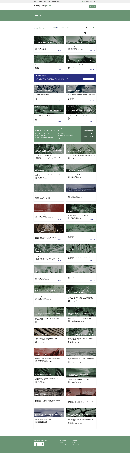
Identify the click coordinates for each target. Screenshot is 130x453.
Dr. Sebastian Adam (81, 401)
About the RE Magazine (64, 444)
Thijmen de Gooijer (81, 236)
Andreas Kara (50, 197)
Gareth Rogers (43, 381)
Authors (91, 1)
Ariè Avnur (42, 321)
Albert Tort (42, 341)
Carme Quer (54, 400)
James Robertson (51, 67)
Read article (59, 50)
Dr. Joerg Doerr (92, 401)
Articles (83, 1)
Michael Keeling (86, 236)
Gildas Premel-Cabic (77, 67)
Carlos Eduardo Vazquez (55, 258)
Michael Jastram (45, 197)
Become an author (75, 445)
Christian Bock (43, 278)
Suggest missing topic (88, 78)
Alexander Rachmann (81, 98)
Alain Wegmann (84, 257)
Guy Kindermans (43, 48)
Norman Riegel (87, 401)
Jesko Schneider (87, 98)
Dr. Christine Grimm (46, 237)
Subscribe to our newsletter (88, 136)
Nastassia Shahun (76, 277)
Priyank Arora (76, 320)
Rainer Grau (43, 177)
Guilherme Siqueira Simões (47, 258)
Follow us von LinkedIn (88, 133)
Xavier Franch (53, 157)
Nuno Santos (76, 217)
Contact (61, 445)
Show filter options (82, 27)
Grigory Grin (75, 176)
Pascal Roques (76, 196)
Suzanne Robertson (46, 67)
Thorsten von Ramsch (77, 381)
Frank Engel (92, 98)
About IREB (62, 442)
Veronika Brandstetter (45, 424)
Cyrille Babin (43, 119)
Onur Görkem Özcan (53, 237)
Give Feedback (74, 442)
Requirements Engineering (42, 6)
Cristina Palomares (49, 400)
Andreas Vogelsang (58, 157)
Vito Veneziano (89, 422)
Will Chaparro (92, 236)
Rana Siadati (80, 422)
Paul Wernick (84, 422)
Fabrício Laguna (43, 216)
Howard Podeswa (76, 300)
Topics (93, 6)
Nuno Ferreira (85, 341)
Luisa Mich (77, 48)
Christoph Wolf (43, 298)
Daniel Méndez (48, 157)
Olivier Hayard (89, 257)
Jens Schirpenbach (44, 98)
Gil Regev (79, 257)
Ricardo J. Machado (90, 341)
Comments (87, 1)
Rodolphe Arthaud (76, 157)
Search (95, 1)
